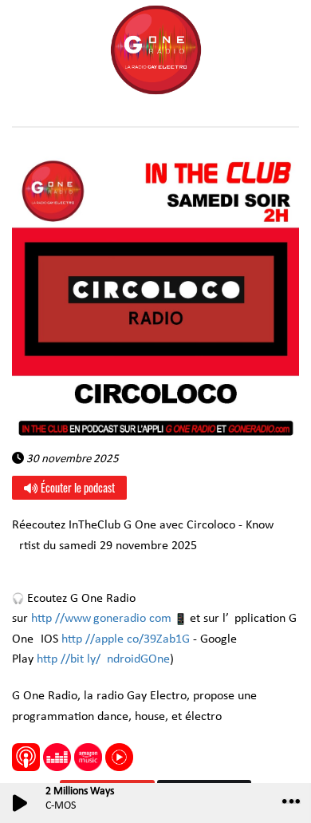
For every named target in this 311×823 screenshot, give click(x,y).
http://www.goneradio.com (101, 618)
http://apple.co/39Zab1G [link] (125, 639)
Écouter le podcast (76, 487)
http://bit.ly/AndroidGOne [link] (103, 659)
